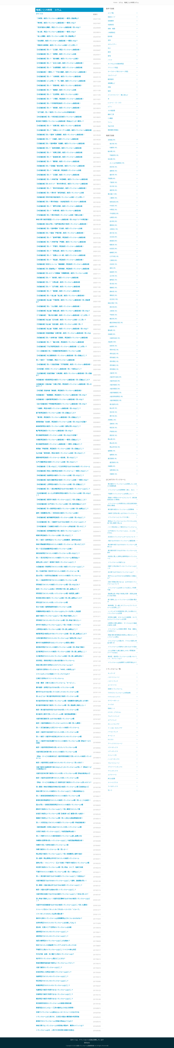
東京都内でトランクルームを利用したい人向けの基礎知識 (122, 485)
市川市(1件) (113, 186)
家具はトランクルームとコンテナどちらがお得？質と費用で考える (122, 522)
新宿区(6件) (113, 241)
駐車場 (110, 36)
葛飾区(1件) (113, 288)
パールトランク (113, 732)
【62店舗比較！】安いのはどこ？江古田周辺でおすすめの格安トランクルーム (63, 466)
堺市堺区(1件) (114, 361)
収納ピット (111, 708)
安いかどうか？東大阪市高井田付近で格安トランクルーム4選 (57, 696)
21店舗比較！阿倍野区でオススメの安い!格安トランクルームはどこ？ (60, 567)
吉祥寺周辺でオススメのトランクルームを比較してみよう (56, 923)
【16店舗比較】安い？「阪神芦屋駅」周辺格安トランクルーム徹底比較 (60, 237)
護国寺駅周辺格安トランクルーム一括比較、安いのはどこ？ (57, 457)
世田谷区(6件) (114, 202)
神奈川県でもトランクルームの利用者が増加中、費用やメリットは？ (60, 1025)
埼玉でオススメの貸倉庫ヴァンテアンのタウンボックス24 (56, 945)
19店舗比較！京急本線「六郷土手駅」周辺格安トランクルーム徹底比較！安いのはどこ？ (64, 385)
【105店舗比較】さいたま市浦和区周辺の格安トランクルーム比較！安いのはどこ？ (63, 494)
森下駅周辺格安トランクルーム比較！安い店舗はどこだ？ (56, 413)
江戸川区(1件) (114, 256)
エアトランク (112, 720)
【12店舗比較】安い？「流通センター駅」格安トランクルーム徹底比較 (60, 255)
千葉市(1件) (113, 182)
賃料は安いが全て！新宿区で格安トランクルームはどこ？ (56, 562)
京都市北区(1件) (115, 338)
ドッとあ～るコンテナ (115, 728)
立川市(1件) (113, 276)
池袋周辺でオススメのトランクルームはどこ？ (52, 976)
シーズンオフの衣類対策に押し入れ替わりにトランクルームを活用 (122, 612)
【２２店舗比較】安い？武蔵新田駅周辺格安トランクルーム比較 (58, 351)
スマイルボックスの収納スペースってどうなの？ (53, 674)
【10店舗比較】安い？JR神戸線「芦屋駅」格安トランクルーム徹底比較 (61, 242)
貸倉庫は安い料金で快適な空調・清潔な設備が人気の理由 (122, 595)
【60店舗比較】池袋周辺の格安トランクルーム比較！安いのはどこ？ (60, 475)
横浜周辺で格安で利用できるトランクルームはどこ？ (54, 999)
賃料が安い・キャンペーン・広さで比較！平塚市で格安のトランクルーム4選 (62, 863)
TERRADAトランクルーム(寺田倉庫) (119, 693)
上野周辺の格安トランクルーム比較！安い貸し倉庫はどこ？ (57, 629)
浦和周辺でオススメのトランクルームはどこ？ (52, 932)
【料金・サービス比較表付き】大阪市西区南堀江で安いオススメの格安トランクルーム (64, 757)
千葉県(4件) (111, 178)
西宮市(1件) (113, 435)
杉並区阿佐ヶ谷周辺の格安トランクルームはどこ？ (54, 972)
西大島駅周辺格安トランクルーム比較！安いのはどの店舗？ (57, 435)
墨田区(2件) (113, 225)
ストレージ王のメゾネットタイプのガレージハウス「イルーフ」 (58, 909)
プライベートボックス (115, 767)
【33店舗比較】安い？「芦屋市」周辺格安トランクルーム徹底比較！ (60, 246)
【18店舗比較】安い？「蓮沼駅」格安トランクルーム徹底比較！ (58, 291)
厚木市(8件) (113, 307)
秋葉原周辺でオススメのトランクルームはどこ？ (53, 985)
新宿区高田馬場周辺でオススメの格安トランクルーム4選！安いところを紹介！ (63, 800)
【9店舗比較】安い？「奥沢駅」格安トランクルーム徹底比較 (57, 277)
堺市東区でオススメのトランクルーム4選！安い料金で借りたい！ (59, 620)
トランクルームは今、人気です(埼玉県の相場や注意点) (55, 1030)
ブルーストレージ (113, 763)
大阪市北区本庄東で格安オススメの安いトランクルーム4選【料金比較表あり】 (63, 773)
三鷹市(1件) (113, 198)
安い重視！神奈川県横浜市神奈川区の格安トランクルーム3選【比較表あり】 (62, 787)
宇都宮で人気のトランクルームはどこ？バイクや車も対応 (56, 949)
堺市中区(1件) (114, 350)
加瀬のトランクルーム (115, 689)
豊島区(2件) (113, 295)
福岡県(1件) (111, 451)
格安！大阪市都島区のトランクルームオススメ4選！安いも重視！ (59, 723)
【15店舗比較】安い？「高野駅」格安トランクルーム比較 (56, 54)
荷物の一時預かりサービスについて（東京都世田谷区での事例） (122, 499)
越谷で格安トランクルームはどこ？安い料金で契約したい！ (57, 616)
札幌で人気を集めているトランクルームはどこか (122, 567)
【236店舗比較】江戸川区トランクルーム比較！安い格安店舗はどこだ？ (61, 504)
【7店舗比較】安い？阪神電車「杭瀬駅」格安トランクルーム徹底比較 (60, 143)
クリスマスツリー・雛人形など (118, 95)
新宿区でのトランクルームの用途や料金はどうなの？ (54, 1021)
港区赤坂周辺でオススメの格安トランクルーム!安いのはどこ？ (58, 553)
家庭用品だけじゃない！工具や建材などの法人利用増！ (55, 1008)
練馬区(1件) (113, 280)
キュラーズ (111, 673)
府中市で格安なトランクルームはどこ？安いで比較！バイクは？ (58, 625)
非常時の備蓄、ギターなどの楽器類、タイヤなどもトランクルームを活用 (122, 618)
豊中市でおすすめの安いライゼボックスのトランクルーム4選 (57, 692)
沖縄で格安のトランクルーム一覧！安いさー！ (52, 849)
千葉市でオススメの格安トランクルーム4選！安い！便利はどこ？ (59, 872)
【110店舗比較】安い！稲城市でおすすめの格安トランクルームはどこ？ (61, 522)
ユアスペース (112, 775)
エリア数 (111, 13)
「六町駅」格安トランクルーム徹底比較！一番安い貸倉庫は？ (57, 18)
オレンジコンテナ (113, 724)
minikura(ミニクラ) (114, 697)
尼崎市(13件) (114, 424)
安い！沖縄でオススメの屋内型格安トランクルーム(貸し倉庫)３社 (59, 836)
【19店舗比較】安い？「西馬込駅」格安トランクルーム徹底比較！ (59, 251)
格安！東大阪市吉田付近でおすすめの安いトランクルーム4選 (57, 710)
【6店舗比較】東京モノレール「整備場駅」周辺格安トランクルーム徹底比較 (62, 264)
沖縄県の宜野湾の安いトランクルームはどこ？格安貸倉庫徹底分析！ (60, 840)
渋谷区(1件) (113, 264)
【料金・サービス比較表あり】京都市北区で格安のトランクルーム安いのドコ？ (64, 782)
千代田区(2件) (114, 213)
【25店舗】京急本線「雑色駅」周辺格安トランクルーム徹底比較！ (59, 390)
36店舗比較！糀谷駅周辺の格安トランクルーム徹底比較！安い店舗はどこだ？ (63, 380)
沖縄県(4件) (111, 466)
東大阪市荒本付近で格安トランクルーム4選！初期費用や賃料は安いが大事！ (62, 701)
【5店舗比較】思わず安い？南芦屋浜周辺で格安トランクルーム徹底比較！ (62, 224)
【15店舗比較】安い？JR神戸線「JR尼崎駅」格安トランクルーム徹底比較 (62, 179)
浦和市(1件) (113, 171)
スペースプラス (113, 782)
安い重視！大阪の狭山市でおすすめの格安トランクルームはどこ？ (59, 885)
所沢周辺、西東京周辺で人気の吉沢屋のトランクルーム (55, 660)
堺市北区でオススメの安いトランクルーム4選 (52, 602)
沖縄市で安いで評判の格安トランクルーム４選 (52, 845)
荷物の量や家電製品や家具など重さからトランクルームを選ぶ (122, 636)
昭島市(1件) (113, 245)
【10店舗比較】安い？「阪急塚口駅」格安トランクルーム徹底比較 (59, 157)
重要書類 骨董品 (113, 130)
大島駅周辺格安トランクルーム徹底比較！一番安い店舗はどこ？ (58, 440)
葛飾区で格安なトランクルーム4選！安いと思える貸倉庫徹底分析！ (59, 818)
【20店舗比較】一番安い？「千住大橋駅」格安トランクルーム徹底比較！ (61, 72)
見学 (109, 40)
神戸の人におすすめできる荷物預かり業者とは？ (122, 577)
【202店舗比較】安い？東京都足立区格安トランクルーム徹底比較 (59, 117)
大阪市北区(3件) (115, 381)
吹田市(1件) (113, 346)
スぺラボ (111, 704)
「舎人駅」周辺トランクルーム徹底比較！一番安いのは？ (56, 32)
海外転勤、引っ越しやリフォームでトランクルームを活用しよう (122, 606)
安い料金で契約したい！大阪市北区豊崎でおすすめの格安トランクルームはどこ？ (63, 899)
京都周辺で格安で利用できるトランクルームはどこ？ (54, 994)
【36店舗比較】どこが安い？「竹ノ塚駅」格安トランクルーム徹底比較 (60, 81)
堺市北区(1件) (114, 354)
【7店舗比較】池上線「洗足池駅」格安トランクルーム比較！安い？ (59, 324)
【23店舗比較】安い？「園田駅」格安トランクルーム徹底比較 (57, 161)
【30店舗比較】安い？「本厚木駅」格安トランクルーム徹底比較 (58, 210)
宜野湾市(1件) (114, 470)
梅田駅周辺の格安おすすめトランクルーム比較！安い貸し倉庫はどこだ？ (61, 634)
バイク (110, 60)
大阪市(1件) (113, 373)
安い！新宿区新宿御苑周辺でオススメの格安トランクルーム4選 (58, 796)
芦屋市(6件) (113, 431)
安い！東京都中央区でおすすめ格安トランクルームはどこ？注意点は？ (60, 876)
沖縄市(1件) (113, 474)
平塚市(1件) (113, 315)
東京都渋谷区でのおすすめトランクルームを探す (122, 551)
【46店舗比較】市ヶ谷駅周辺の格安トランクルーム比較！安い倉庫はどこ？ (62, 508)
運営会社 (87, 1043)
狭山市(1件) (113, 408)
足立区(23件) (114, 299)
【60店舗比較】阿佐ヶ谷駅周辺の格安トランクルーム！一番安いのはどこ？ (62, 471)
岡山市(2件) (113, 443)
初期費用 (111, 21)
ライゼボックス (113, 786)
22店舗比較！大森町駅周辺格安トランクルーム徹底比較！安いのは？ (60, 399)
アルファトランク (113, 716)
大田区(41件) (114, 229)
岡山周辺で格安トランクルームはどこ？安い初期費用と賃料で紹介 (59, 854)
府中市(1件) (113, 233)
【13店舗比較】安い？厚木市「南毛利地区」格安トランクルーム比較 (60, 193)
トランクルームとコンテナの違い (119, 517)
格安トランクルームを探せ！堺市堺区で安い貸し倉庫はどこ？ (57, 589)
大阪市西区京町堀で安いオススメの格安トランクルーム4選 (56, 752)
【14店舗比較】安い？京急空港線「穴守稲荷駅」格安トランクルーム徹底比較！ (64, 364)
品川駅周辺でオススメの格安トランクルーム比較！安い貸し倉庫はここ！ (61, 651)
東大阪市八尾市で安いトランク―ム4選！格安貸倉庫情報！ (56, 714)
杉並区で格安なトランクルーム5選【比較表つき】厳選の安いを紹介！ (60, 813)
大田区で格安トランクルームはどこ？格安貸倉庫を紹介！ (56, 831)
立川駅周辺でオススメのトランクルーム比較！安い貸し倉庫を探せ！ (60, 656)
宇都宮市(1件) (114, 155)
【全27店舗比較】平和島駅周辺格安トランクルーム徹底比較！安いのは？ (61, 404)
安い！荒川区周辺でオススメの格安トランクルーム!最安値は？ (58, 558)
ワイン (110, 122)
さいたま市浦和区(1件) (117, 163)
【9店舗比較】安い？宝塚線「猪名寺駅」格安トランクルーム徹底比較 (60, 166)
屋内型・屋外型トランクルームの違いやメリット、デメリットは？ (122, 657)
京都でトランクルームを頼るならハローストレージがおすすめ (57, 1012)
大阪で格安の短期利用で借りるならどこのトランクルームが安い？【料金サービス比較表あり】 (64, 768)
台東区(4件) (113, 217)
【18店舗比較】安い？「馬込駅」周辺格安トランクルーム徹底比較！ (60, 260)
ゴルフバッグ (112, 75)
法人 (109, 48)
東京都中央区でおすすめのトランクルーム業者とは (122, 546)
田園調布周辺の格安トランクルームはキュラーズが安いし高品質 (58, 611)
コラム (121, 2)
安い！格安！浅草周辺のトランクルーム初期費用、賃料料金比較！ (59, 540)
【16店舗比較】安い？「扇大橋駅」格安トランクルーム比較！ (57, 58)
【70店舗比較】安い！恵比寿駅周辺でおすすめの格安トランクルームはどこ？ (63, 489)
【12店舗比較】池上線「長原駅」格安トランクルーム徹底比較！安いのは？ (62, 329)
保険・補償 (111, 29)
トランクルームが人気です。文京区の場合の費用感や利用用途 (57, 1017)
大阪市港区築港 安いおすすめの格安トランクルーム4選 (55, 719)
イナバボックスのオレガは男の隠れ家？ (50, 914)
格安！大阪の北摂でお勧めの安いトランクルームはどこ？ (56, 889)
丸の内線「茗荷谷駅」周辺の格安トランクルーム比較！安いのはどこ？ (60, 453)
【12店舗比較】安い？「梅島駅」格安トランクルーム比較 (56, 90)
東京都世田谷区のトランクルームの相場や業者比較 (54, 1003)
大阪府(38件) (112, 342)
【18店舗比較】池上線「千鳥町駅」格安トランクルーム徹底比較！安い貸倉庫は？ (63, 301)
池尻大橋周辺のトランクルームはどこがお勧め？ (53, 941)
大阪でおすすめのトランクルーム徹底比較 (121, 541)
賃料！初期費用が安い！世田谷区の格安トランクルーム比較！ (57, 513)
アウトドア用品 (113, 68)
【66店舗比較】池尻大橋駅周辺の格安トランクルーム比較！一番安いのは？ (62, 480)
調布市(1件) (113, 291)
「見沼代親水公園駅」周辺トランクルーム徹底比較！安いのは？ (58, 27)
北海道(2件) (111, 140)
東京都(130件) (112, 194)
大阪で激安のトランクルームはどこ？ (49, 967)
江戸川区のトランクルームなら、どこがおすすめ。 (121, 532)
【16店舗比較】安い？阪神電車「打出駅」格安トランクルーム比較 (59, 228)
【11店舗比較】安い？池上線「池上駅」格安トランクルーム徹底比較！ (60, 295)
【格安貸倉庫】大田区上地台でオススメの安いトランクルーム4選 (59, 827)
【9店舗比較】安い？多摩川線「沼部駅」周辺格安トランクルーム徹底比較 (62, 338)
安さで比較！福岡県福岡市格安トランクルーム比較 (54, 607)
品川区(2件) (113, 221)
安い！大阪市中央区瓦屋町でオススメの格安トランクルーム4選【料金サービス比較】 (63, 742)
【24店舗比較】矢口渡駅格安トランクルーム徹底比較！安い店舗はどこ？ (61, 355)
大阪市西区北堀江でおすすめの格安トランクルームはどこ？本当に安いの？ (62, 894)
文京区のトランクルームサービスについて (121, 537)
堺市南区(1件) (114, 357)
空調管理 (111, 25)
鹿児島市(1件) (114, 462)
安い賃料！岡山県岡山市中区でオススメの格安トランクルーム (57, 858)
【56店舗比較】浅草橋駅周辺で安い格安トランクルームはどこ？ (58, 531)
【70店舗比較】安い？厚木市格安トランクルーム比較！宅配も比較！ (60, 215)
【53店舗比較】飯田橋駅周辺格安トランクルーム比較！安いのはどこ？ (60, 517)
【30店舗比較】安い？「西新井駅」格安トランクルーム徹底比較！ (59, 85)
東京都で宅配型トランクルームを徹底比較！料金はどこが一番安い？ (60, 121)
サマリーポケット (113, 701)
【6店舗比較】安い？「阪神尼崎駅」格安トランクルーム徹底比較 (59, 148)
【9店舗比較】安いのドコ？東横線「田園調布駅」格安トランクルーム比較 (62, 273)
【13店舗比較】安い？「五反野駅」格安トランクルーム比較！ (57, 94)
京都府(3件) (111, 334)
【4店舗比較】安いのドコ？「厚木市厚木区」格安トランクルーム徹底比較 (62, 184)
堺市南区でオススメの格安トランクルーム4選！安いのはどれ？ (58, 584)
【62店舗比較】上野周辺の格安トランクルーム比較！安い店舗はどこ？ (60, 484)
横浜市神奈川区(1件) (116, 323)
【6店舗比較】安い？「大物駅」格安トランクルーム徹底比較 (57, 139)
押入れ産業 (111, 778)
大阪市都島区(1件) (115, 393)
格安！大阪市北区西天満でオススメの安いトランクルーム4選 (57, 778)
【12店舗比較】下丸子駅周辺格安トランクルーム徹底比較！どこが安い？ (61, 346)
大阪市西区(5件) (115, 389)
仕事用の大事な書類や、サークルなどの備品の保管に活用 (122, 624)
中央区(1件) (113, 206)
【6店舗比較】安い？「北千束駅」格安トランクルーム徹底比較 (58, 286)
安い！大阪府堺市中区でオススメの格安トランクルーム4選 (56, 580)
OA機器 (110, 118)
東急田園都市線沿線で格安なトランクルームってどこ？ (55, 963)
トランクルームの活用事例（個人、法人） (121, 490)
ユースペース (112, 685)
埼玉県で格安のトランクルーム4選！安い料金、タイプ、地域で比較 (59, 867)
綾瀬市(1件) (113, 326)
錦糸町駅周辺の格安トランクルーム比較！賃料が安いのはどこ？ (58, 426)
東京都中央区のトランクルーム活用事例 (121, 509)
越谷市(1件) (113, 175)
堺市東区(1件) (114, 365)
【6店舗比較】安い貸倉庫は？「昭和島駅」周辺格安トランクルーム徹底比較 (62, 269)
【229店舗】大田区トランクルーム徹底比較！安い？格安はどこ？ (59, 369)
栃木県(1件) (111, 151)
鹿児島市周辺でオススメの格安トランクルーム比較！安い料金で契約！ (60, 647)
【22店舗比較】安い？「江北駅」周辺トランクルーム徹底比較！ (58, 50)
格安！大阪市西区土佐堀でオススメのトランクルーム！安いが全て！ (60, 762)
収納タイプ (111, 17)
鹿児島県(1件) (112, 458)
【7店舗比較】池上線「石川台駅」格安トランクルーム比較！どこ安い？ (61, 320)
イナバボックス (113, 747)
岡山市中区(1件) (115, 447)
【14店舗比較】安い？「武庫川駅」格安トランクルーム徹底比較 (58, 125)
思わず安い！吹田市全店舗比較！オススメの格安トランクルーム (58, 575)
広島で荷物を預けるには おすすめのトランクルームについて (122, 583)
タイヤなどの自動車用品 (116, 64)
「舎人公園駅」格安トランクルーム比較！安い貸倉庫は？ (56, 36)
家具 (109, 52)
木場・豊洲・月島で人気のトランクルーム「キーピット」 (56, 683)
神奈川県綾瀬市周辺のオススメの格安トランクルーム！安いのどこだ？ (60, 544)
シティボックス (113, 751)
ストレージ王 (112, 755)
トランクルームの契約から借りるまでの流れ (122, 647)
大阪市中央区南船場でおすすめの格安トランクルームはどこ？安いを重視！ (62, 905)
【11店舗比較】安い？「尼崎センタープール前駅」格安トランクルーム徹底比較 (64, 130)
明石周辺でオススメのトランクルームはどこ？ (52, 981)
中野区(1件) (113, 210)
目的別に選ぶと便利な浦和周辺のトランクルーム (122, 557)
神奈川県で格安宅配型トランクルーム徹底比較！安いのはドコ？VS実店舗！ (62, 219)
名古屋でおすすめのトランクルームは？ (121, 572)
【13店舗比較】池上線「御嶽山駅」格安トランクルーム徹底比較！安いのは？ (63, 311)
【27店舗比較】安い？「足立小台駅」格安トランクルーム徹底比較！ (60, 63)
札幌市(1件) (113, 148)
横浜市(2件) (113, 319)
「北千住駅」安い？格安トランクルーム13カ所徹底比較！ (56, 112)
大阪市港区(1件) (115, 385)
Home (115, 2)
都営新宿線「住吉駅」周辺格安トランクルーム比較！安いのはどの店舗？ (61, 422)
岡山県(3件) (111, 439)
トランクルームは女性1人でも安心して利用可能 (121, 589)
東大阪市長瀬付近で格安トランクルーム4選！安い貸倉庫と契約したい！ (61, 705)
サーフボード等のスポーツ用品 (118, 71)
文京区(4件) (113, 237)
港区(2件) (113, 268)
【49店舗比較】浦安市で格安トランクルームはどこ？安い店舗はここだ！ (61, 499)
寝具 (109, 91)
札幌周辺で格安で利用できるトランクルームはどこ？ (54, 990)
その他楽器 (111, 110)
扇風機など (111, 83)
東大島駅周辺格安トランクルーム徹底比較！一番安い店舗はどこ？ (59, 444)
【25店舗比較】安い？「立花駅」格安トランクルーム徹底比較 (57, 175)
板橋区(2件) (113, 252)
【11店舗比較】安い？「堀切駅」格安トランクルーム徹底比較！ (58, 108)
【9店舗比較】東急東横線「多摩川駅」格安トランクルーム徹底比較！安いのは (63, 333)
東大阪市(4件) (114, 404)
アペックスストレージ (115, 743)
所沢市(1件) (113, 167)
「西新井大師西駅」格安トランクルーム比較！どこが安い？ (57, 45)
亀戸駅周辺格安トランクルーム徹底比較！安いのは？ (54, 431)
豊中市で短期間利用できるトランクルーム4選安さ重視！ (55, 643)
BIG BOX (110, 740)
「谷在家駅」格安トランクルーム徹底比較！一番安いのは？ (57, 41)
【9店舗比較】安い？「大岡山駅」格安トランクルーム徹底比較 (58, 282)
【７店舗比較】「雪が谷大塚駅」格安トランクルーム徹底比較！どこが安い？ (63, 315)
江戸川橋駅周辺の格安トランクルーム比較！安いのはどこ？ (57, 462)
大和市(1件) (113, 311)
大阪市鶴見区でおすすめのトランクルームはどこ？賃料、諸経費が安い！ (61, 881)
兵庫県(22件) (112, 420)
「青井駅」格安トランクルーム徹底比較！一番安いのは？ (56, 23)
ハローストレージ (113, 677)
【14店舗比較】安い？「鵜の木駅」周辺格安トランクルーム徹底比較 (60, 342)
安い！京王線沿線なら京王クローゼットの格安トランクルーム (57, 727)
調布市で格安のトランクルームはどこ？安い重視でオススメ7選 (58, 809)
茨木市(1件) (113, 412)
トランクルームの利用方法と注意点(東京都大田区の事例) (122, 504)
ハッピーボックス (113, 759)
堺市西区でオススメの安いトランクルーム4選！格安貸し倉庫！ (58, 593)
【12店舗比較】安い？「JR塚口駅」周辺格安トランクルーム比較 (58, 170)
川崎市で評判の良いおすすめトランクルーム (122, 513)
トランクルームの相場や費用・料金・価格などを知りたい (122, 630)
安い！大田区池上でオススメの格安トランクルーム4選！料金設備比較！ (61, 822)
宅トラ (110, 790)
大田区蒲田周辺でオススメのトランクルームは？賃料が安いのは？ (59, 638)
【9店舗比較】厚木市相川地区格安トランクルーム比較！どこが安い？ (60, 197)
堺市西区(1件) (114, 369)
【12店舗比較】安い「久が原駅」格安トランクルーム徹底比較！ (58, 306)
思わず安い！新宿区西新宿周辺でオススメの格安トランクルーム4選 (59, 805)
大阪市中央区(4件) (115, 377)
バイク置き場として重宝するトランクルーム (122, 527)
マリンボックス (113, 771)
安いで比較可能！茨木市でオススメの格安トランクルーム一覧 (57, 571)
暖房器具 (111, 79)
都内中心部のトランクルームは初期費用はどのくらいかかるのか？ (59, 918)
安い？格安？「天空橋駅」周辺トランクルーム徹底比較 (55, 360)
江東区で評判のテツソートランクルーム (50, 678)
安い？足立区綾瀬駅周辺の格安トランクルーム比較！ (54, 549)
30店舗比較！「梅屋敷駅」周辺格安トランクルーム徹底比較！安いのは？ (61, 395)
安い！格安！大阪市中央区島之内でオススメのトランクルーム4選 (59, 736)
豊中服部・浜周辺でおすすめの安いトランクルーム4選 (55, 687)
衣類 (109, 87)
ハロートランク (113, 681)
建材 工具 (111, 114)
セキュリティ (112, 44)
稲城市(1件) (113, 272)
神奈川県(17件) (112, 303)
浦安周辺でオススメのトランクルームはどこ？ (52, 936)
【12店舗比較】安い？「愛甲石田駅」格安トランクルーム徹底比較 (59, 206)
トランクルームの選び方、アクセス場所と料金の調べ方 (122, 642)
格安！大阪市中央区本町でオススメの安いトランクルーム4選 (57, 732)
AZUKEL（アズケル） (115, 712)
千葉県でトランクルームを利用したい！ (121, 494)
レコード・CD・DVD (114, 103)
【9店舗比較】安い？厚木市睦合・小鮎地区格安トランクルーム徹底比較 (61, 201)
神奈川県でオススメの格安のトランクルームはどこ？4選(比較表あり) (60, 791)
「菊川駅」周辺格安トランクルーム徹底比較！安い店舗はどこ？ (58, 417)
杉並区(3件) (113, 249)
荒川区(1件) (113, 284)
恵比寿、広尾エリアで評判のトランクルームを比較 (54, 927)
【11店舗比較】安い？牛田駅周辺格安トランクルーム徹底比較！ (58, 103)
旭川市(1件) (113, 144)
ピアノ (110, 107)
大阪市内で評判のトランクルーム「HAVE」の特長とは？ (56, 669)
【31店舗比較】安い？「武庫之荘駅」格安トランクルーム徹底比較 (59, 152)
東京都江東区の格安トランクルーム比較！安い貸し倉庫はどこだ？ (59, 598)
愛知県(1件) (111, 330)
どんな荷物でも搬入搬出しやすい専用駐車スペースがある (121, 652)
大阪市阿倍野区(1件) (116, 396)
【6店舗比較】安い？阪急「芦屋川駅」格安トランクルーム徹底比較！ (60, 233)
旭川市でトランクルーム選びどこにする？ (50, 958)
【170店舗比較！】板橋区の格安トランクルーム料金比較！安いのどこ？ (61, 526)
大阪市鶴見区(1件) (115, 400)
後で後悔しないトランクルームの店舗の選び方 (122, 600)
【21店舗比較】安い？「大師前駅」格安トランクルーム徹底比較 (58, 76)
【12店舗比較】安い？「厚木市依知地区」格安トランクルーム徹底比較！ (61, 188)
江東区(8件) (113, 260)
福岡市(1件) (113, 455)
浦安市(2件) (113, 190)
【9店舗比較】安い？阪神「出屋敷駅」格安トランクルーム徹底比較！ (60, 134)
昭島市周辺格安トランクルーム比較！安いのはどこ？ (54, 535)
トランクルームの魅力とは (116, 562)
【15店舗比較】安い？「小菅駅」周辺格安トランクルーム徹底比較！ (60, 99)
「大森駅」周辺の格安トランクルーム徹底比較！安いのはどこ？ (58, 408)
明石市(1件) (113, 428)
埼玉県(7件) (111, 159)
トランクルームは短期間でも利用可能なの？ (122, 662)
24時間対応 (111, 32)
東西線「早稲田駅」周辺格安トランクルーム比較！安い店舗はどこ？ (60, 449)
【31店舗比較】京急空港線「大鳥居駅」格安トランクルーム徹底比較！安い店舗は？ (64, 374)
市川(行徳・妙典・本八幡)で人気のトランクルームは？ (55, 954)
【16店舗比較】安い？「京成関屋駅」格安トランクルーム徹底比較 (59, 67)
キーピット (111, 736)
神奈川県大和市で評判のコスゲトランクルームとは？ (54, 665)
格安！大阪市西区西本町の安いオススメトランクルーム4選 (56, 747)
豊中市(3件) (113, 416)
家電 (109, 56)
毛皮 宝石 (111, 126)
